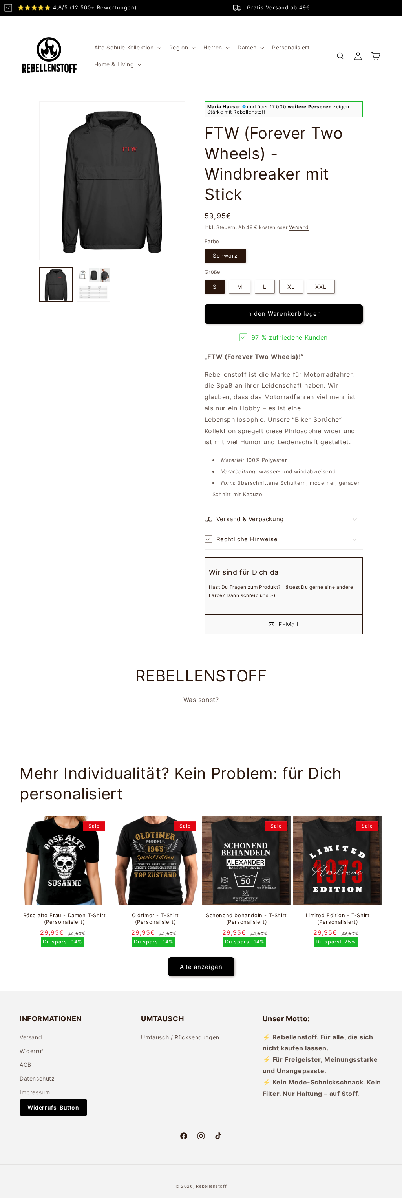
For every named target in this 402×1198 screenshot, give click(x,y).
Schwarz (225, 255)
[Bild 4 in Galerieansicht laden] (56, 284)
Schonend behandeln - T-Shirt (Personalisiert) (246, 918)
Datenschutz (37, 1078)
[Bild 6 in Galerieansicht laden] (93, 284)
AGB (25, 1064)
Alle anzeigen (201, 967)
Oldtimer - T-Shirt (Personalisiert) (155, 918)
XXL (321, 286)
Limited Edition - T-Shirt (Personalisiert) (338, 918)
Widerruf (32, 1051)
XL (291, 286)
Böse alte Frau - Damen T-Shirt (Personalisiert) (64, 918)
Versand (299, 227)
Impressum (35, 1092)
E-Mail (287, 624)
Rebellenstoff (211, 1186)
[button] (127, 47)
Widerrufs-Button (53, 1107)
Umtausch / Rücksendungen (180, 1037)
